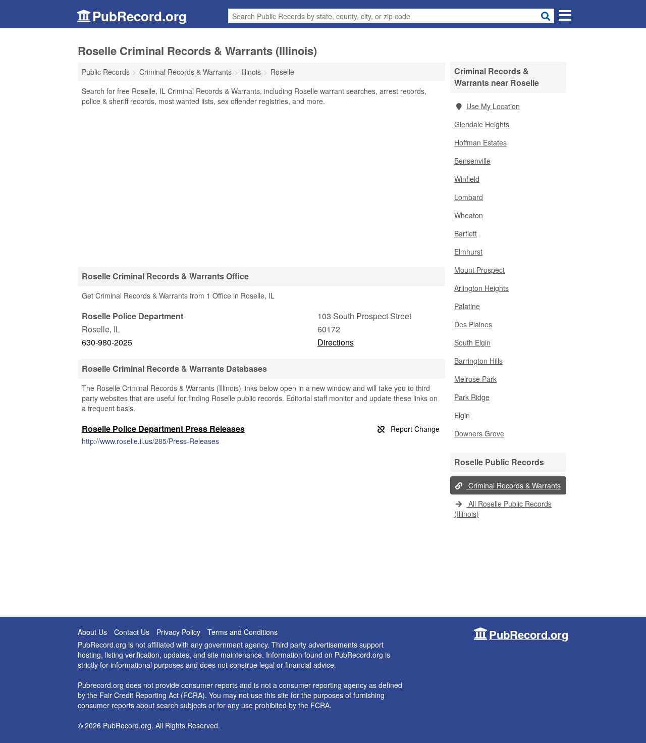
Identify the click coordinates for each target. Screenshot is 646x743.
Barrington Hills (478, 361)
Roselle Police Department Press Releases (163, 428)
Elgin (462, 415)
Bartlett (465, 233)
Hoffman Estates (480, 142)
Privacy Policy (178, 632)
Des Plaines (473, 324)
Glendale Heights (481, 124)
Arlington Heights (481, 288)
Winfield (466, 179)
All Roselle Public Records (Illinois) (503, 509)
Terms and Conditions (242, 632)
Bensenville (472, 161)
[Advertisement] (261, 186)
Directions (335, 342)
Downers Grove (479, 433)
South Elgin (472, 342)
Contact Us (131, 632)
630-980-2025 (107, 342)
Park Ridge (472, 397)
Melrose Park (475, 379)
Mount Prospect (479, 270)
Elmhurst (468, 251)
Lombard (468, 197)
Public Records (106, 72)
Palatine (467, 306)
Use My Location (493, 106)
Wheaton (468, 215)
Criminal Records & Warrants (513, 485)
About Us (92, 632)
